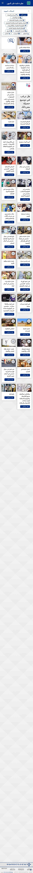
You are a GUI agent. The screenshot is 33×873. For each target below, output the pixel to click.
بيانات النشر (16, 871)
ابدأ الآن (25, 51)
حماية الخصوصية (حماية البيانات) (23, 871)
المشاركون (30, 871)
